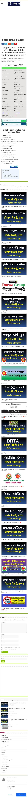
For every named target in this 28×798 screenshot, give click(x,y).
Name (2, 634)
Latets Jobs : (8, 177)
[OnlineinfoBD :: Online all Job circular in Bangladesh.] (14, 3)
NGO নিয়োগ (4, 750)
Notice (3, 752)
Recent (2, 700)
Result (3, 754)
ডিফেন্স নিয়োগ (4, 772)
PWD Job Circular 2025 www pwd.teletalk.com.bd (12, 346)
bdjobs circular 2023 (8, 175)
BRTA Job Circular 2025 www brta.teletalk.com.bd (13, 452)
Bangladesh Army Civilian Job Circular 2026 (11, 310)
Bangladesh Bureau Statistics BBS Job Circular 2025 (13, 556)
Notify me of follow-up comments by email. (11, 647)
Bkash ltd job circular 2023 (8, 185)
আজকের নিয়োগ (4, 768)
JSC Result (5, 758)
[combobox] (9, 789)
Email (2, 638)
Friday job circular (5, 741)
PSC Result (5, 762)
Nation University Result (7, 760)
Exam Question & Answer (7, 739)
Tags (12, 700)
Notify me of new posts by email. (9, 649)
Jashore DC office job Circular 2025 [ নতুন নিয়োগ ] (12, 591)
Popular (16, 700)
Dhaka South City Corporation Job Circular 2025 (12, 573)
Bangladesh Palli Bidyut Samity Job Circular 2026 (12, 259)
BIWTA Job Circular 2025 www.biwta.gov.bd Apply (12, 363)
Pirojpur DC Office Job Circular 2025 (9, 434)
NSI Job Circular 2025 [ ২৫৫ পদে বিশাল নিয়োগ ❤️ (11, 522)
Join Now (23, 120)
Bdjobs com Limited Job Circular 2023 (10, 174)
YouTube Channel (5, 766)
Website (3, 643)
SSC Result (5, 764)
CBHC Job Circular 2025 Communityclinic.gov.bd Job (13, 469)
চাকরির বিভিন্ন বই (4, 770)
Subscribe (21, 794)
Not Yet (10, 794)
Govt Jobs (4, 743)
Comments (8, 700)
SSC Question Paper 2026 (13, 724)
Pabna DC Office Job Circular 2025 (9, 399)
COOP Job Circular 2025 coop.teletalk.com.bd (11, 539)
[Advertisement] (14, 21)
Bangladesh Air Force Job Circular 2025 (10, 505)
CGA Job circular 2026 (6, 242)
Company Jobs (5, 737)
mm (3, 748)
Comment (3, 622)
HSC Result (5, 755)
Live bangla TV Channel (6, 745)
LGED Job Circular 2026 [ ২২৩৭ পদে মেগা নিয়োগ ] (11, 276)
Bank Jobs (4, 735)
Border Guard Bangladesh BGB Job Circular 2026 (12, 225)
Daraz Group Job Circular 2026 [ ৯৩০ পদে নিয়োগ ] (11, 293)
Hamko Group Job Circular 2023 (18, 187)
